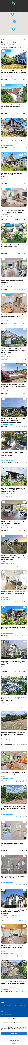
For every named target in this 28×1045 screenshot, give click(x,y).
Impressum (14, 1043)
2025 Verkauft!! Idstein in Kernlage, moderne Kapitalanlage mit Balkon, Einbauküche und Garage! (13, 663)
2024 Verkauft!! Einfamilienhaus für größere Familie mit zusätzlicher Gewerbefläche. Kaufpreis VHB (13, 947)
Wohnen (12, 77)
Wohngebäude (9, 111)
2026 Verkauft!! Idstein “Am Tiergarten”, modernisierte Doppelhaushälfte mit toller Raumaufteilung (12, 280)
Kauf (3, 50)
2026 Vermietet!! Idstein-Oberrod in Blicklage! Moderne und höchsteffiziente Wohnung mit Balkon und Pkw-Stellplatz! (13, 698)
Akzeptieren (14, 1033)
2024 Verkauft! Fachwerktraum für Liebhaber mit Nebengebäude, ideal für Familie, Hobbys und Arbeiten (13, 983)
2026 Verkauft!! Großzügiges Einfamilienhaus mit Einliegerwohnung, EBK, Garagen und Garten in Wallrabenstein (13, 489)
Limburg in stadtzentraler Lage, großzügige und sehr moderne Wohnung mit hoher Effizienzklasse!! (14, 911)
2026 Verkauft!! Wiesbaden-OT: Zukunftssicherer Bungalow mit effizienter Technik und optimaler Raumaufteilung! (12, 210)
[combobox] (13, 47)
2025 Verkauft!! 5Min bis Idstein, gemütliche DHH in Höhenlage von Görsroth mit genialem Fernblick (13, 808)
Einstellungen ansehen (14, 1040)
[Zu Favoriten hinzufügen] (25, 67)
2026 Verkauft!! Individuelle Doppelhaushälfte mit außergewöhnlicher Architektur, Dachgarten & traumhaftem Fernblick (13, 420)
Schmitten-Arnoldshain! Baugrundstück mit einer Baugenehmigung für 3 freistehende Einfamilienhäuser (13, 734)
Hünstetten (4, 525)
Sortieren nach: (4, 47)
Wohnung (8, 356)
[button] (26, 1019)
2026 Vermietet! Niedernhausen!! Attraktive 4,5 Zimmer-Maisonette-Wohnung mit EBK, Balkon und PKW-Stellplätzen (13, 593)
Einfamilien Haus (5, 77)
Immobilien (10, 39)
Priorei (3, 457)
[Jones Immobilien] (14, 5)
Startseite (3, 39)
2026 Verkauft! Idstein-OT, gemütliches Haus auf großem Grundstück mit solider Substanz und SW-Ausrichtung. (13, 557)
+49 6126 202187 (14, 10)
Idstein (3, 74)
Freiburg (4, 354)
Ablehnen (14, 1037)
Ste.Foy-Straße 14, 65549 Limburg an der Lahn (12, 915)
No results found (6, 143)
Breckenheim (5, 214)
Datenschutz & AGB (11, 1014)
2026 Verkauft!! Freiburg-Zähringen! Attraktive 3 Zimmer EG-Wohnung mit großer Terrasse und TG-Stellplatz (13, 350)
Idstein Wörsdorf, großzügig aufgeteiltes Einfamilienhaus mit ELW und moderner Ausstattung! (12, 174)
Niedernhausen (5, 597)
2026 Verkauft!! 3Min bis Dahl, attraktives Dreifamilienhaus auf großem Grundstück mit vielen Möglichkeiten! (13, 454)
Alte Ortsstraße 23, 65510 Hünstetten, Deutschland (13, 987)
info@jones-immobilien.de (10, 1011)
